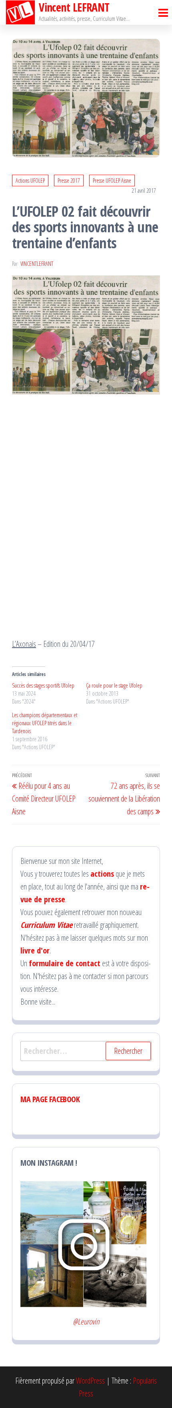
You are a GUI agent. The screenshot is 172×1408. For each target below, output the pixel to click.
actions (102, 873)
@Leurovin (86, 1321)
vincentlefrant (36, 263)
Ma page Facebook (50, 1099)
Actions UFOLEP (30, 180)
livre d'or (35, 950)
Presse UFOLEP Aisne (112, 180)
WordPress (90, 1380)
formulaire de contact (64, 963)
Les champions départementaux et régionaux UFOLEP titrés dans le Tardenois (44, 723)
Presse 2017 (69, 180)
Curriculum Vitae (46, 924)
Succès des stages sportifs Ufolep (43, 685)
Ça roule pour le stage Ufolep (114, 685)
